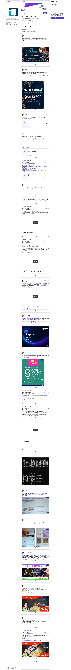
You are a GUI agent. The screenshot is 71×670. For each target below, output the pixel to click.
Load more (35, 661)
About (10, 667)
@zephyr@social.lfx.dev (25, 14)
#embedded (33, 31)
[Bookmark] (42, 64)
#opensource (28, 31)
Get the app (13, 667)
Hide (47, 48)
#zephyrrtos (24, 31)
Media (26, 26)
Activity (23, 26)
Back (24, 1)
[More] (48, 64)
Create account (57, 17)
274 (27, 16)
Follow (45, 13)
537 (22, 16)
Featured (29, 26)
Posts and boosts (25, 29)
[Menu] (48, 13)
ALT (47, 60)
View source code (12, 668)
